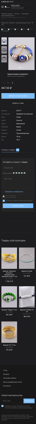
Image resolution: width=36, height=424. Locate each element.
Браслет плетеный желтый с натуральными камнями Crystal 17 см (9, 273)
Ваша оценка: (7, 173)
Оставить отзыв (18, 206)
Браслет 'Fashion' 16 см (27, 310)
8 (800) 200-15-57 (7, 2)
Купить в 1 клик (18, 103)
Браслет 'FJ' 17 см (9, 345)
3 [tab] (23, 67)
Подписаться (29, 401)
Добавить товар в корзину (18, 96)
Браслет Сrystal (27, 271)
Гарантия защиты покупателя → (18, 74)
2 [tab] (21, 67)
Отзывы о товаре (9, 150)
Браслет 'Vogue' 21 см (9, 310)
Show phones (15, 2)
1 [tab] (19, 67)
